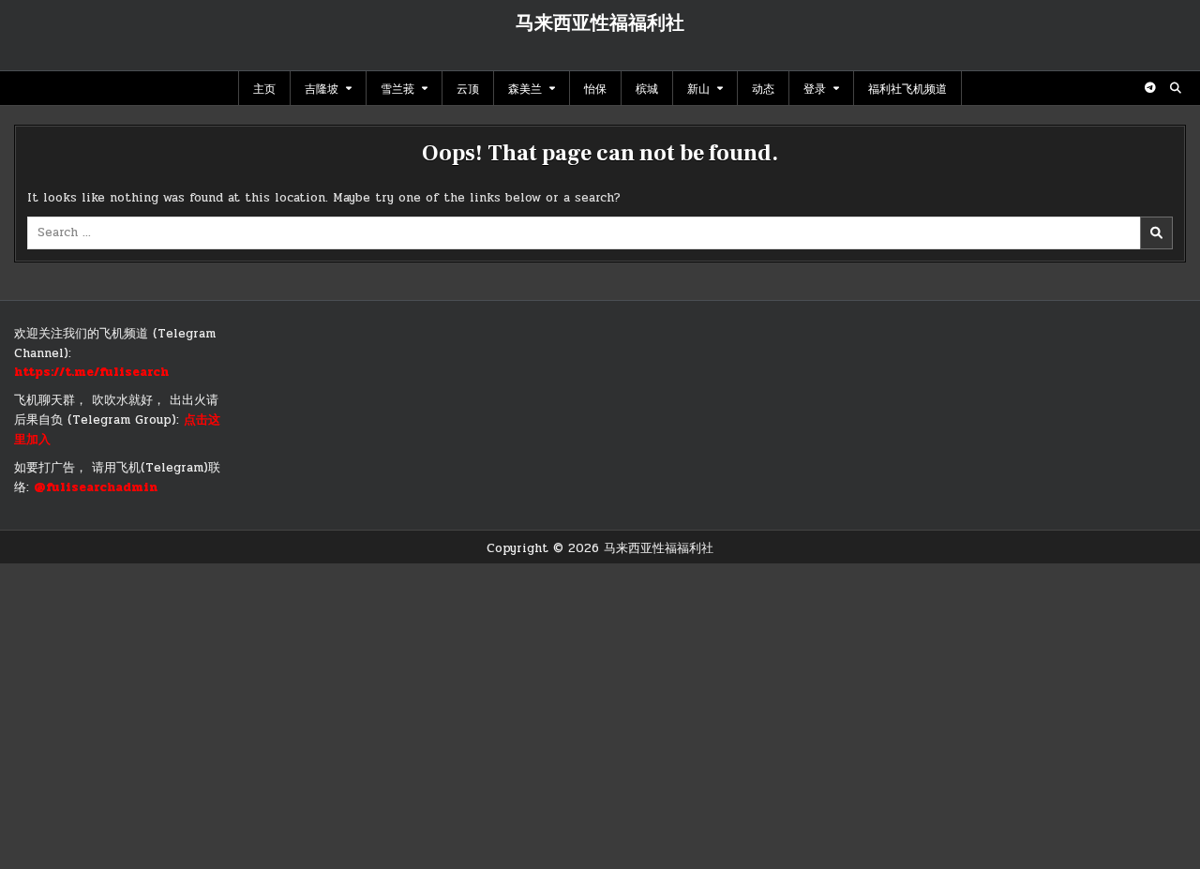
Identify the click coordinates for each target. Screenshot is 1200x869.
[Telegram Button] (1150, 88)
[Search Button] (1175, 88)
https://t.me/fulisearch (91, 372)
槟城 (647, 88)
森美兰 (525, 88)
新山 (698, 88)
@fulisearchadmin (96, 487)
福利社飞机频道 (907, 88)
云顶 (468, 88)
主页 (264, 88)
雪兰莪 (397, 88)
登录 (814, 88)
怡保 (595, 88)
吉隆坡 (321, 88)
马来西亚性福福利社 (600, 23)
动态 (763, 88)
